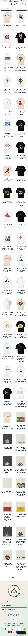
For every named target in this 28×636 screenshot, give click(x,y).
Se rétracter (22, 633)
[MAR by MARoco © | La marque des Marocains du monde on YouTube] (11, 615)
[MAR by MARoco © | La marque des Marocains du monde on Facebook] (8, 615)
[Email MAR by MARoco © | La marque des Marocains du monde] (19, 615)
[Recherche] (22, 3)
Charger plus (14, 577)
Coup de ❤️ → (17, 1)
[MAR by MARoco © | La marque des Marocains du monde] (14, 3)
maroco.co (21, 625)
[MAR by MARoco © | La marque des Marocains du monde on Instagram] (16, 615)
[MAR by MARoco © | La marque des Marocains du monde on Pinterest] (14, 615)
